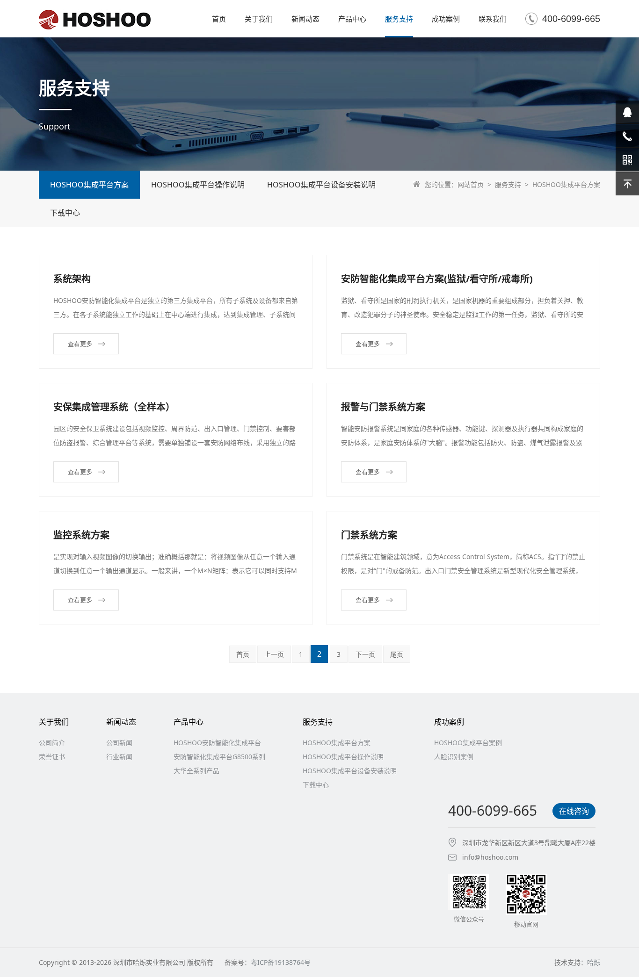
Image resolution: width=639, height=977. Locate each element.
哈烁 (593, 962)
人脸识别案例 (453, 756)
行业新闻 (119, 756)
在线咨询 (574, 811)
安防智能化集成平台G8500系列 (219, 756)
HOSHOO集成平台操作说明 (198, 185)
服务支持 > (513, 184)
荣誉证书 (52, 756)
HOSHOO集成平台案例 (468, 742)
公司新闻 (119, 742)
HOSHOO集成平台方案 (89, 185)
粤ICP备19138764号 (281, 962)
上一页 (274, 654)
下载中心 (65, 213)
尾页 (396, 654)
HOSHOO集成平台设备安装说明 (321, 185)
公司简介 (52, 742)
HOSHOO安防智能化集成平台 (217, 742)
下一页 (365, 654)
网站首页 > (476, 184)
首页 (242, 654)
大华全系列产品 (196, 770)
